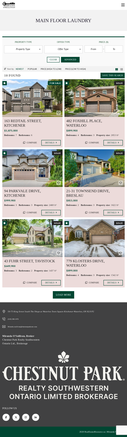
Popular (32, 69)
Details (50, 143)
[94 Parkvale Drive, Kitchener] (32, 168)
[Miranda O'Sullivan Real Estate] (7, 5)
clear (53, 59)
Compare (31, 143)
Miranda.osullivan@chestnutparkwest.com (22, 327)
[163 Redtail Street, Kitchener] (32, 98)
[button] (23, 49)
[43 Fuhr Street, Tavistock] (32, 238)
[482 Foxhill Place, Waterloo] (94, 98)
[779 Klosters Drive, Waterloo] (94, 238)
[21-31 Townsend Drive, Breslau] (94, 168)
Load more (63, 294)
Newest (20, 69)
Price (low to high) (75, 69)
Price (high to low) (51, 69)
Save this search (112, 75)
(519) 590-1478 (13, 319)
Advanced (70, 59)
